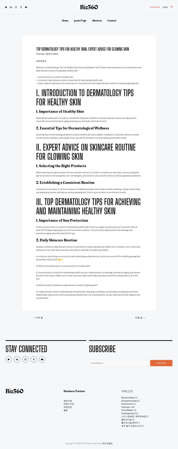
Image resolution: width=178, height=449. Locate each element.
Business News (128, 398)
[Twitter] (6, 7)
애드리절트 (107, 443)
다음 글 (140, 317)
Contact (111, 21)
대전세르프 (41, 61)
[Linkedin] (11, 7)
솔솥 (66, 410)
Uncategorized (127, 413)
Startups (40, 54)
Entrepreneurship (129, 401)
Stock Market (127, 410)
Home (65, 21)
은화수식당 (69, 404)
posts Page (80, 21)
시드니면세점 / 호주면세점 (133, 416)
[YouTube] (26, 7)
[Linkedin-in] (17, 359)
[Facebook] (21, 7)
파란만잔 (68, 407)
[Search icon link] (172, 7)
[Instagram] (16, 7)
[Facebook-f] (34, 359)
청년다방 (68, 401)
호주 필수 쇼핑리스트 (131, 426)
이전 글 (38, 317)
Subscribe (161, 363)
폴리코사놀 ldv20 (129, 423)
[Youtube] (42, 359)
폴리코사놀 (126, 420)
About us (97, 21)
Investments (127, 404)
